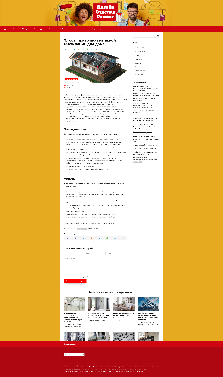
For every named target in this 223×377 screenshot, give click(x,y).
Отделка (16, 29)
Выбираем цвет (66, 29)
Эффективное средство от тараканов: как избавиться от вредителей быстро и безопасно (145, 134)
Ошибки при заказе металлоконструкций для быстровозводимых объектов (144, 105)
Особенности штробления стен (144, 148)
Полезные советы (82, 29)
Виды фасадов (97, 29)
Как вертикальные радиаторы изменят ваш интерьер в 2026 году (98, 315)
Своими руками (40, 29)
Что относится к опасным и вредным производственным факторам (144, 126)
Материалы (26, 29)
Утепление (53, 29)
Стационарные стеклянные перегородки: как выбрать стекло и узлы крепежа (145, 88)
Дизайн (7, 29)
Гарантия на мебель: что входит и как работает (123, 314)
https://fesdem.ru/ (70, 118)
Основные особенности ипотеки (145, 145)
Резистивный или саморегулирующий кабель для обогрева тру (145, 160)
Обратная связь (70, 344)
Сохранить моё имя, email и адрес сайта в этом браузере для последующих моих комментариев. (94, 277)
